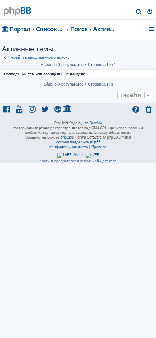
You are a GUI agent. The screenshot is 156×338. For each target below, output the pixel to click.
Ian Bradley (92, 123)
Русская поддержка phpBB (78, 142)
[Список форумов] (17, 9)
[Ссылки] (152, 29)
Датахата (108, 160)
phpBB (66, 137)
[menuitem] (139, 12)
